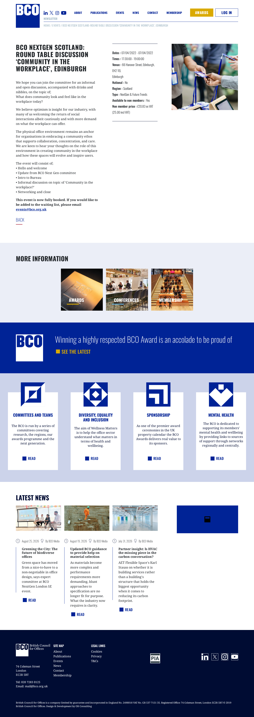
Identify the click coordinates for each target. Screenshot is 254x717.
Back (29, 219)
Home (47, 25)
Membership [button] (174, 13)
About (57, 651)
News (57, 666)
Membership (62, 675)
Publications (62, 656)
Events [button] (120, 13)
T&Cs (94, 661)
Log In (226, 12)
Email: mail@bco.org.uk (32, 686)
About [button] (78, 13)
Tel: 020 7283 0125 (28, 682)
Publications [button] (98, 13)
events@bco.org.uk (31, 209)
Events (56, 25)
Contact (152, 13)
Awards (201, 12)
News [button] (136, 13)
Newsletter (50, 18)
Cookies (96, 651)
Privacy (96, 656)
